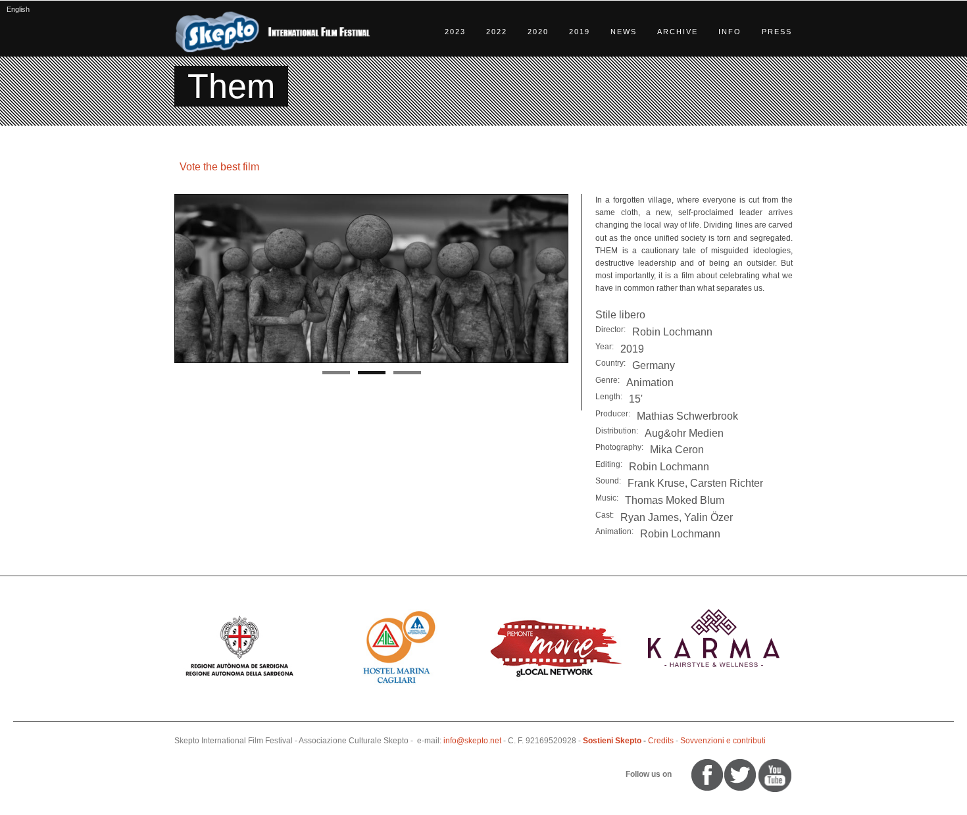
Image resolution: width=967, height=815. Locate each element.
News (623, 32)
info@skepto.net (472, 740)
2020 (538, 32)
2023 (455, 32)
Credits (661, 740)
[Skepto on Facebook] (706, 774)
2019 (579, 32)
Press (777, 32)
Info (729, 32)
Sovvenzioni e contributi (723, 740)
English (18, 9)
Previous (160, 279)
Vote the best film (219, 166)
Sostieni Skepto (612, 740)
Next (582, 279)
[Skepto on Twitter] (685, 774)
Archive (677, 32)
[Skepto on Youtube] (680, 774)
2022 (496, 32)
